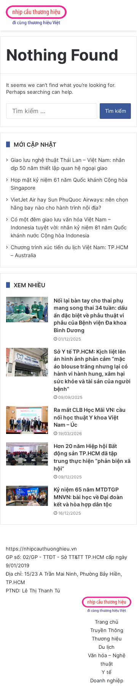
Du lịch (107, 647)
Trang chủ (106, 622)
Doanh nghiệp (106, 680)
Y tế (107, 672)
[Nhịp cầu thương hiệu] (36, 15)
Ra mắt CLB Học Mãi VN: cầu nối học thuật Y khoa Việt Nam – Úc (90, 417)
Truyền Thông (106, 630)
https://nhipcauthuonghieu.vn (41, 549)
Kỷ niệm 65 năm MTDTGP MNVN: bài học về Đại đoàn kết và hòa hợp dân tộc (88, 496)
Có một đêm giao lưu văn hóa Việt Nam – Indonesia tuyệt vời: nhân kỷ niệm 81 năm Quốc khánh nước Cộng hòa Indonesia (69, 227)
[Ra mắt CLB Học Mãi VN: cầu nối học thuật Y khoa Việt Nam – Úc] (27, 420)
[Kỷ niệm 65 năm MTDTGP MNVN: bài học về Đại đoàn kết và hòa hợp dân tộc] (27, 496)
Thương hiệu (107, 638)
